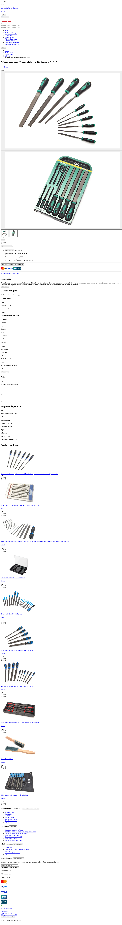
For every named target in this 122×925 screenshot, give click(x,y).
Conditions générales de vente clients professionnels (20, 832)
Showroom (8, 851)
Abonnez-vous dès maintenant (10, 867)
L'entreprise (4, 8)
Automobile (8, 35)
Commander (8, 814)
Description (4, 273)
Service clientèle (13, 8)
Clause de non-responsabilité (13, 837)
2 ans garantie (9, 250)
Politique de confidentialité (13, 835)
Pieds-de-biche (9, 54)
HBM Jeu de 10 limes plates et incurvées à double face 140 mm (20, 505)
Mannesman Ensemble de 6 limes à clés (13, 578)
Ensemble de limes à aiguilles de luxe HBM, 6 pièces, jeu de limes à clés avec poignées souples (29, 474)
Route (6, 854)
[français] (5, 17)
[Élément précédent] (1, 70)
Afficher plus (5, 286)
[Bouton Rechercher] (19, 25)
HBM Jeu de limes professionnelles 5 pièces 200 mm (17, 650)
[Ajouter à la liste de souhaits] (12, 246)
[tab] (5, 233)
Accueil (7, 51)
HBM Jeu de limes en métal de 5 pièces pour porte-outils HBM (20, 722)
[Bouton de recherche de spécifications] (19, 295)
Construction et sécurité (12, 42)
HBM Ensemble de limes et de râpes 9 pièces (14, 795)
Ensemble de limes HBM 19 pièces (11, 614)
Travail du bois (9, 37)
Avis (17, 273)
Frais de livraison (10, 817)
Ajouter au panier (6, 246)
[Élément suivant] (3, 70)
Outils (6, 30)
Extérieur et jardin (10, 41)
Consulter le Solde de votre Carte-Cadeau (17, 849)
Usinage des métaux (11, 39)
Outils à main (9, 32)
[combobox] (9, 25)
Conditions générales (7, 913)
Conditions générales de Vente (14, 830)
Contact (7, 822)
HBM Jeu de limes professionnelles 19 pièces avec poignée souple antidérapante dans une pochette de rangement (35, 541)
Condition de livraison (11, 819)
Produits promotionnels (11, 44)
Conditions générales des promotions (16, 833)
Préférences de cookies (8, 917)
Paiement (7, 816)
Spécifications (12, 273)
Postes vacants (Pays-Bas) (12, 853)
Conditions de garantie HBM (13, 840)
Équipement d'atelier (11, 34)
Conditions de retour (11, 821)
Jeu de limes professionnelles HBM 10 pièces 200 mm (17, 686)
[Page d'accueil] (6, 23)
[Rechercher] (19, 27)
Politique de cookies (11, 838)
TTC (4, 14)
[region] (61, 627)
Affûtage (7, 56)
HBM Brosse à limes (7, 759)
